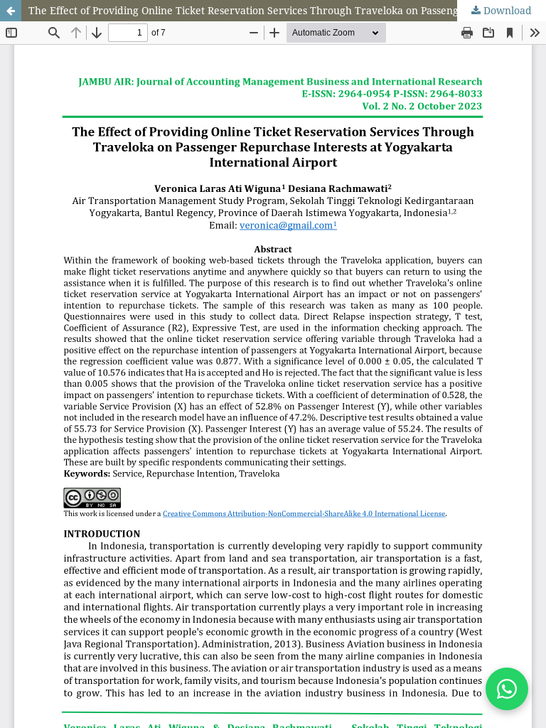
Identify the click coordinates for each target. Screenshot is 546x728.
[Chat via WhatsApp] (507, 689)
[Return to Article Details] (10, 10)
